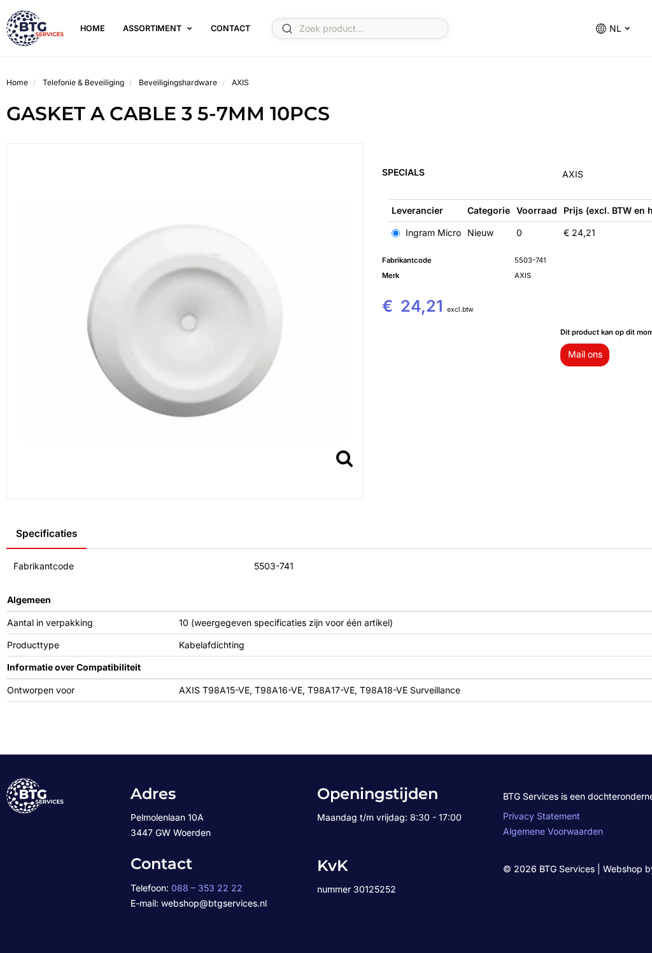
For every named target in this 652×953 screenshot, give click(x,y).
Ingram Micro (432, 232)
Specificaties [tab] (46, 533)
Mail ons (585, 354)
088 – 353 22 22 (207, 887)
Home (92, 28)
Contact (230, 28)
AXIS (572, 174)
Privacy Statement (541, 815)
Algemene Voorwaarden (553, 831)
